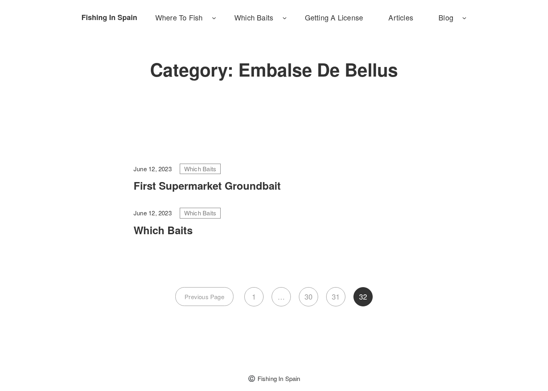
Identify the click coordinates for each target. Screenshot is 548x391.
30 (308, 296)
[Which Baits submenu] (284, 17)
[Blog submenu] (464, 17)
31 (336, 296)
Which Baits (200, 168)
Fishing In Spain (109, 17)
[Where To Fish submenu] (214, 17)
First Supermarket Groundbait (207, 185)
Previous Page (204, 296)
